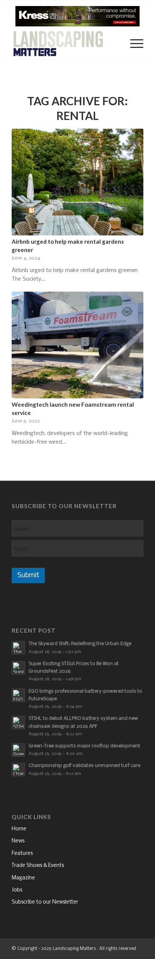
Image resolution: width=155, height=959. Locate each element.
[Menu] (133, 44)
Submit (28, 575)
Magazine (23, 878)
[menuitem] (115, 44)
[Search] (115, 44)
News (18, 841)
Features (22, 853)
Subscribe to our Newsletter (45, 902)
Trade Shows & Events (38, 865)
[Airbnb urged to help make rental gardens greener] (77, 182)
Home (19, 829)
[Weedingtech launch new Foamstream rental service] (77, 345)
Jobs (17, 890)
